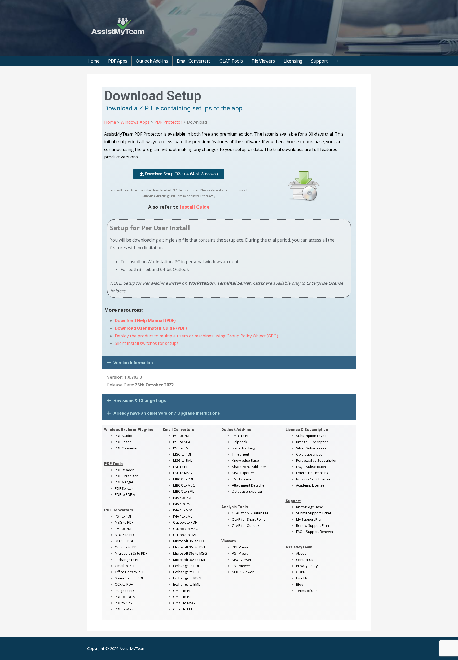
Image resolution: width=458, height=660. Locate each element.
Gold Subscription (310, 454)
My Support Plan (309, 519)
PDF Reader (124, 469)
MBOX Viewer (243, 571)
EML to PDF (123, 528)
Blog (299, 584)
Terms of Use (307, 590)
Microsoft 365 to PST (189, 547)
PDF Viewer (241, 547)
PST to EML (181, 448)
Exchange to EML (186, 584)
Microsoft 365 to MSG (190, 553)
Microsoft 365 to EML (189, 559)
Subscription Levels (311, 435)
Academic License (310, 485)
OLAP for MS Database (250, 513)
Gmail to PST (183, 596)
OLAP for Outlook (245, 525)
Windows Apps (135, 122)
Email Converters (194, 61)
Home (93, 61)
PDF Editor (123, 441)
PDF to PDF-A (125, 494)
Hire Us (302, 578)
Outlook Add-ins (152, 61)
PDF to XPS (123, 602)
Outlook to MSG (185, 528)
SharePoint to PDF (129, 578)
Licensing (293, 61)
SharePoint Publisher (249, 466)
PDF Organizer (126, 476)
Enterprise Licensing (312, 472)
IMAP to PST (182, 503)
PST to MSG (182, 441)
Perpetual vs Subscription (316, 460)
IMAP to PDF (124, 541)
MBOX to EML (183, 491)
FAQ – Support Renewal (315, 531)
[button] (229, 362)
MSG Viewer (242, 559)
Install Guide (195, 207)
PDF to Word (124, 609)
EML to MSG (182, 472)
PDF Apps (117, 61)
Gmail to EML (183, 609)
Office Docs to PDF (129, 571)
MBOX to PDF (125, 534)
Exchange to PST (186, 571)
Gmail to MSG (184, 602)
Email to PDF (241, 435)
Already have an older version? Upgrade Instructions (166, 413)
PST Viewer (241, 553)
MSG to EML (182, 460)
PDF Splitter (124, 488)
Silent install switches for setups (147, 343)
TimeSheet (240, 454)
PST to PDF (123, 516)
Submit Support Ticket (313, 513)
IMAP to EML (182, 516)
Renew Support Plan (312, 525)
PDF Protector (168, 122)
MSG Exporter (243, 472)
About (301, 553)
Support (319, 61)
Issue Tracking (243, 448)
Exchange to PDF (128, 559)
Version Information (133, 362)
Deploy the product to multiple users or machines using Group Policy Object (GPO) (196, 336)
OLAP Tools (231, 61)
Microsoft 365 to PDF (189, 540)
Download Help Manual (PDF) (145, 320)
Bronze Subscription (312, 441)
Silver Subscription (311, 448)
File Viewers (263, 61)
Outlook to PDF (126, 547)
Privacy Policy (307, 565)
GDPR (300, 571)
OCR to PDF (124, 584)
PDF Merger (124, 482)
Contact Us (304, 559)
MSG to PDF (124, 522)
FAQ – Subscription (311, 466)
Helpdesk (239, 441)
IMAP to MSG (183, 510)
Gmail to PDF (183, 590)
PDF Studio (123, 435)
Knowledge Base (245, 460)
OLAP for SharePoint (248, 519)
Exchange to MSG (187, 578)
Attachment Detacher (249, 485)
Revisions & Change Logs (139, 400)
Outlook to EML (185, 534)
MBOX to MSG (184, 485)
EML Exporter (242, 479)
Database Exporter (247, 491)
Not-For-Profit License (313, 479)
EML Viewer (241, 565)
